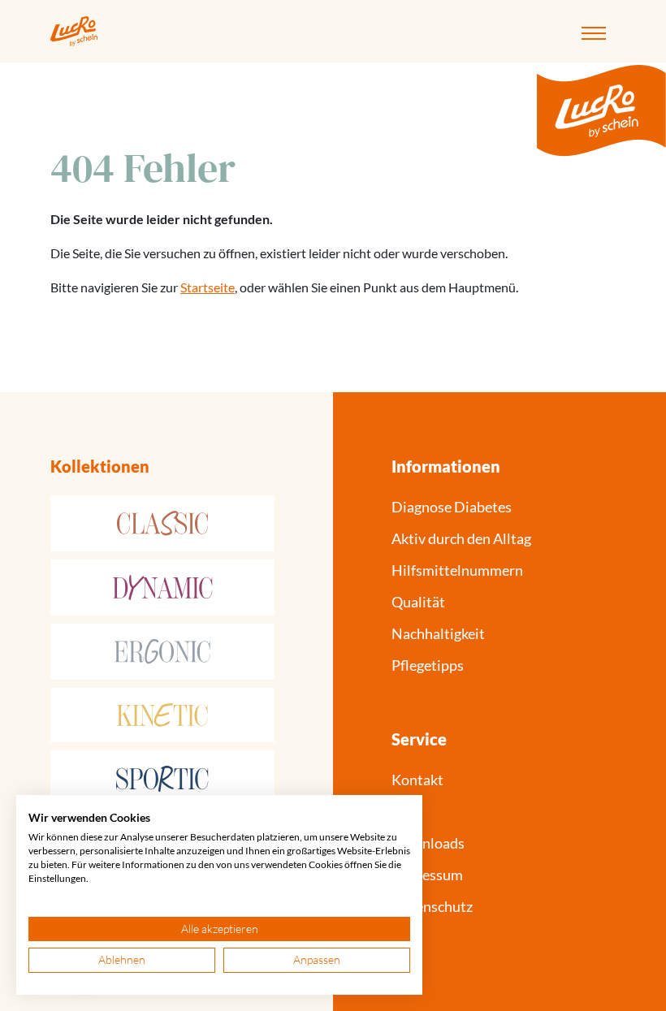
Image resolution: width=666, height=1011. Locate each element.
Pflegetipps (427, 665)
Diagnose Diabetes (451, 507)
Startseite (207, 287)
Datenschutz (432, 906)
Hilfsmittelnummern (457, 570)
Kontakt (417, 779)
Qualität (418, 602)
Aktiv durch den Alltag (461, 538)
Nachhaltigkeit (438, 633)
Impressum (427, 875)
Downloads (428, 843)
